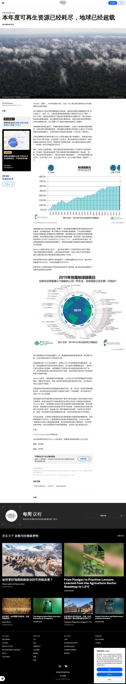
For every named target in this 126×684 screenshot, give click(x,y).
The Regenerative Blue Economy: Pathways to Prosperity (47, 617)
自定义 (110, 679)
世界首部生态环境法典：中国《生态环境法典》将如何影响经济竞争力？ (77, 617)
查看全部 (120, 536)
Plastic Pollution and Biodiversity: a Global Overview (109, 617)
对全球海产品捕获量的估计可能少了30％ (55, 239)
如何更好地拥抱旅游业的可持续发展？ (27, 579)
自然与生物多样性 (8, 13)
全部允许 (109, 674)
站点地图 (63, 676)
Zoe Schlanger (7, 103)
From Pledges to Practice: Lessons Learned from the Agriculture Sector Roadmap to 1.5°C (90, 583)
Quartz (53, 439)
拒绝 (109, 669)
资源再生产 (80, 114)
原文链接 (84, 439)
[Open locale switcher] (2, 678)
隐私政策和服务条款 (63, 672)
